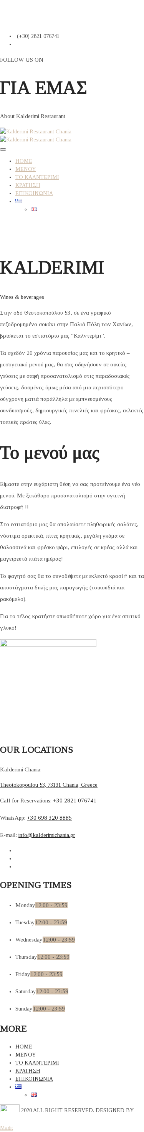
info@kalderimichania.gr (46, 835)
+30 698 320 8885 (49, 818)
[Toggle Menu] (3, 149)
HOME (23, 161)
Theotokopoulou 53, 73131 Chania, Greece (49, 785)
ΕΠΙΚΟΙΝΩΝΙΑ (34, 193)
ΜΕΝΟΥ (25, 169)
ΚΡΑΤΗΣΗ (27, 185)
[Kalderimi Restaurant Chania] (35, 132)
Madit (6, 1128)
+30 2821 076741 (74, 800)
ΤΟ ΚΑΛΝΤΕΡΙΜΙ (37, 177)
